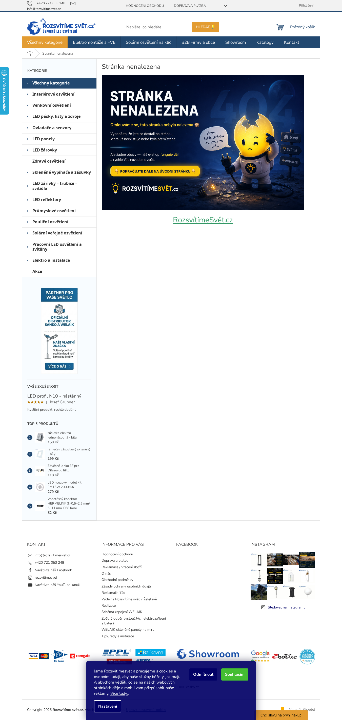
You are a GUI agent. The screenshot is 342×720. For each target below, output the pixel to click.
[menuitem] (45, 42)
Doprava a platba (190, 6)
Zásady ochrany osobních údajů (126, 586)
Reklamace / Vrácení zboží (122, 567)
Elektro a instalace (51, 260)
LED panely (43, 139)
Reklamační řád (113, 592)
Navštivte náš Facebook (53, 570)
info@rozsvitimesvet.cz (52, 555)
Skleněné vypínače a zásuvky (61, 172)
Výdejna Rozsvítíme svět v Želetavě (129, 599)
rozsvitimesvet (46, 577)
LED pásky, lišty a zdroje (56, 116)
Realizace (109, 605)
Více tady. (119, 693)
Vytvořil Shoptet (302, 709)
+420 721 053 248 (49, 562)
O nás (106, 573)
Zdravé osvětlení (49, 161)
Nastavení (107, 706)
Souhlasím (235, 674)
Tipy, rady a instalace (118, 636)
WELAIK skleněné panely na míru (128, 629)
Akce (37, 271)
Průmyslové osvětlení (54, 210)
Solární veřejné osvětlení (57, 233)
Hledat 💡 (205, 27)
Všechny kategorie (51, 83)
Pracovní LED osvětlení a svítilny (57, 247)
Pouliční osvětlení (50, 222)
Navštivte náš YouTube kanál (57, 584)
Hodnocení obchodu (145, 6)
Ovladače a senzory (51, 127)
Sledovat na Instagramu (287, 607)
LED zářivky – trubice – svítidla (54, 186)
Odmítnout (203, 674)
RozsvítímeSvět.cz (203, 220)
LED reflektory (46, 199)
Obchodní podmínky (117, 579)
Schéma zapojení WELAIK (122, 611)
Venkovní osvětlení (51, 105)
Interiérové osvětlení (53, 94)
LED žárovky (44, 150)
